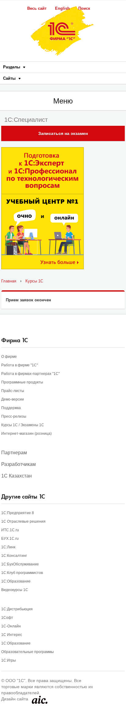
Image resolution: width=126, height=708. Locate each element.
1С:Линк (8, 547)
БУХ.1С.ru (10, 538)
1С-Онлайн (11, 626)
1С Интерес (11, 635)
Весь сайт (36, 8)
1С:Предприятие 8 (17, 513)
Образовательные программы (27, 652)
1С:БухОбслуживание (20, 564)
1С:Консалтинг (14, 556)
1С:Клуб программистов (22, 573)
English (62, 8)
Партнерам (14, 452)
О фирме (9, 356)
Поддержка (11, 408)
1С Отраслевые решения (23, 521)
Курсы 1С (34, 281)
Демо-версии (12, 399)
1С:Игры (8, 660)
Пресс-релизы (13, 416)
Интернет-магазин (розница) (26, 433)
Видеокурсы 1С (14, 590)
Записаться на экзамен (63, 133)
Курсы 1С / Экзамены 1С (22, 425)
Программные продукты (22, 382)
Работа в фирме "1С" (19, 365)
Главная (8, 281)
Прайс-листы (12, 391)
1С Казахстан (16, 475)
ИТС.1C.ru (10, 530)
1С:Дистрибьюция (17, 609)
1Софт (7, 617)
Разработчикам (18, 464)
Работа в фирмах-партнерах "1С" (30, 374)
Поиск (84, 8)
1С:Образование (16, 581)
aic (39, 700)
